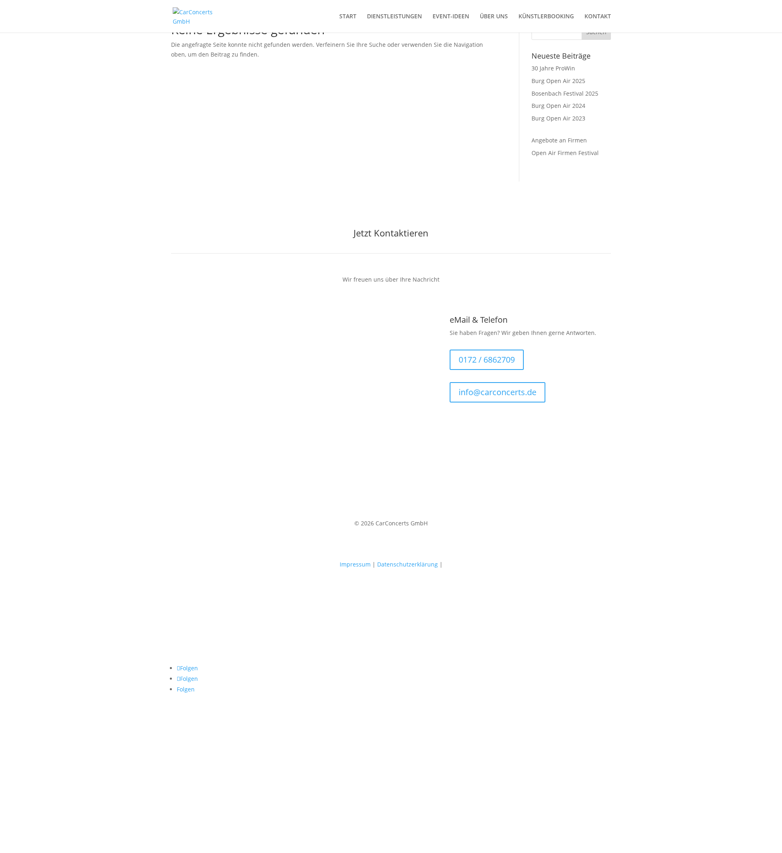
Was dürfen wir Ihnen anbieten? (215, 337)
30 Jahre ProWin (553, 68)
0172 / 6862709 (487, 359)
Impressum (355, 564)
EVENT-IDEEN (451, 16)
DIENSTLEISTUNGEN (394, 16)
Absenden (199, 414)
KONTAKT (597, 16)
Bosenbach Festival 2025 (565, 93)
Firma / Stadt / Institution (205, 353)
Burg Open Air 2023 (558, 118)
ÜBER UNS (494, 16)
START (347, 16)
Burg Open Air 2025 (558, 81)
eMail (178, 384)
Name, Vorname (193, 368)
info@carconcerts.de (497, 392)
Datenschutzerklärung (407, 564)
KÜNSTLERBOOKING (546, 16)
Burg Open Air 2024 (558, 105)
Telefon (181, 399)
